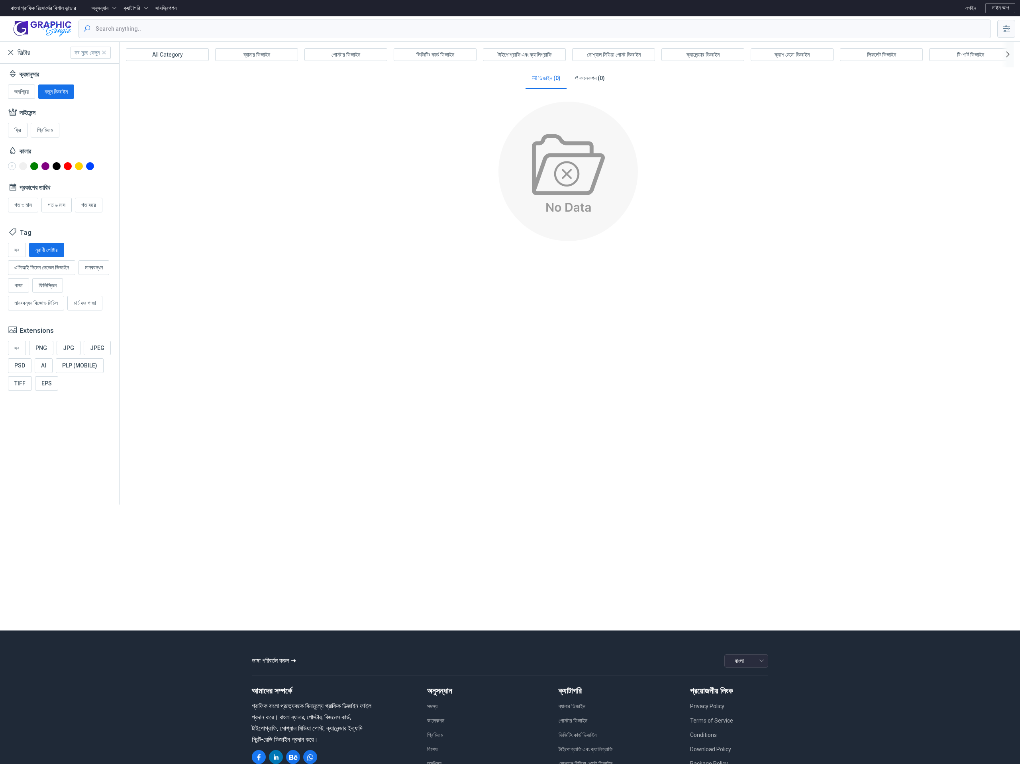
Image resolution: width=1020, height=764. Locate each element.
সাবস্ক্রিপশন (166, 8)
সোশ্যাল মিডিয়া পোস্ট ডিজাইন (614, 54)
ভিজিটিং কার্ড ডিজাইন (435, 54)
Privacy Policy (707, 706)
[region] (59, 284)
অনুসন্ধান (99, 8)
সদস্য (432, 706)
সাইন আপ (1000, 8)
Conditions (703, 735)
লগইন (970, 8)
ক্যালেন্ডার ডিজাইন (703, 54)
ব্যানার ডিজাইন (256, 54)
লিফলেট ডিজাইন (881, 54)
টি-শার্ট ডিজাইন (970, 54)
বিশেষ (432, 749)
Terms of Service (711, 720)
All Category (167, 54)
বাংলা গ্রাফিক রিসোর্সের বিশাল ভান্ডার (43, 8)
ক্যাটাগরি (132, 8)
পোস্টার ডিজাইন (346, 54)
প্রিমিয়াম (435, 735)
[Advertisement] (68, 449)
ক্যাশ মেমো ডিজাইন (792, 54)
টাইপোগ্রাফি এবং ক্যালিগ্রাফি (524, 54)
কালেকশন (435, 720)
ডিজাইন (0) (549, 78)
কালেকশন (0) (591, 78)
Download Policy (710, 749)
